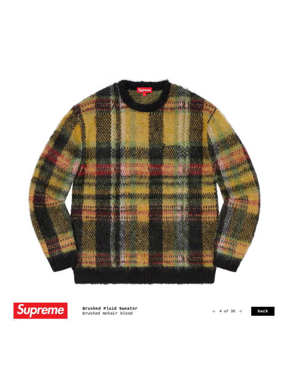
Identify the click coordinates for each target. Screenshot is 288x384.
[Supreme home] (41, 311)
